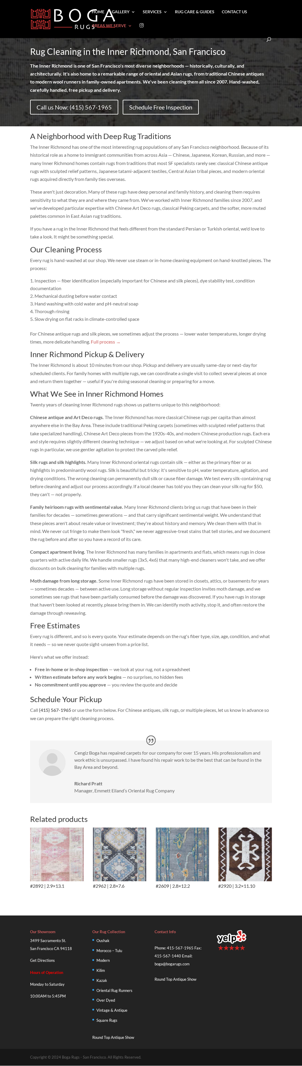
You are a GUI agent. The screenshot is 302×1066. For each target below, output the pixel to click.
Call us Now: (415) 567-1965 (74, 107)
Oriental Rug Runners (114, 990)
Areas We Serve (109, 26)
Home (98, 12)
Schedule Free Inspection (160, 107)
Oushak (102, 940)
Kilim (100, 970)
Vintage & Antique (111, 1010)
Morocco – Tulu (109, 950)
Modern (103, 960)
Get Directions (42, 960)
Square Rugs (106, 1020)
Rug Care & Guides (194, 12)
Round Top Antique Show (113, 1037)
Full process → (106, 341)
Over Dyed (105, 1000)
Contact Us (234, 12)
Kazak (101, 980)
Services (152, 12)
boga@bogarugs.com (172, 964)
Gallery (120, 12)
